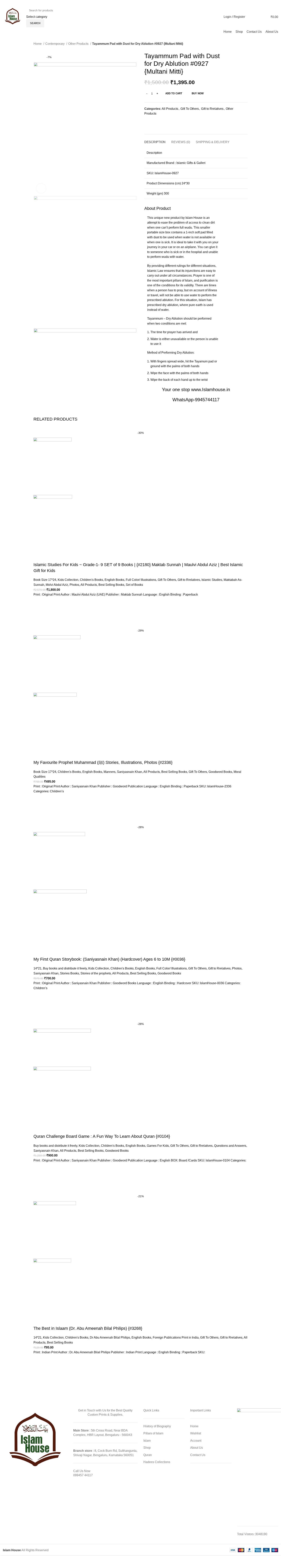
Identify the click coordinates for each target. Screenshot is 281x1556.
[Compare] (235, 93)
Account (195, 1440)
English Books (114, 579)
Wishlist (195, 1433)
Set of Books (134, 584)
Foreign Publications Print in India (176, 1337)
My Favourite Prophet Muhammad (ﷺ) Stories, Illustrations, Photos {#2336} (102, 762)
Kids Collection (68, 579)
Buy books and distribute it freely (65, 968)
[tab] (155, 140)
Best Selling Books (111, 584)
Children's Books (91, 579)
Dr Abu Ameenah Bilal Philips (110, 1337)
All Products (170, 108)
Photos (74, 584)
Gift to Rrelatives (212, 108)
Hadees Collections (156, 1462)
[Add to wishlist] (228, 93)
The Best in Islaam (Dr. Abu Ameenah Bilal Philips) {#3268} (87, 1328)
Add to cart (173, 93)
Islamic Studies (211, 579)
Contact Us (197, 1455)
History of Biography (157, 1426)
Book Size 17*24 (44, 579)
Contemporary (55, 43)
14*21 (37, 968)
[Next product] (246, 44)
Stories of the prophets (95, 973)
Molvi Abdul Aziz (57, 584)
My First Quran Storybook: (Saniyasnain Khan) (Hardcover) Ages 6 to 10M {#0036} (109, 959)
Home (37, 43)
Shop (147, 1447)
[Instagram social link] (275, 3)
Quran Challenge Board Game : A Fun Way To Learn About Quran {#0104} (101, 1136)
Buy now (198, 93)
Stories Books (69, 973)
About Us (196, 1447)
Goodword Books (220, 771)
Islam (147, 1440)
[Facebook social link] (270, 3)
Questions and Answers (230, 1145)
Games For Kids (158, 1145)
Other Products (78, 43)
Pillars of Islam (153, 1433)
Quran (147, 1455)
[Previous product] (238, 44)
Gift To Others (189, 108)
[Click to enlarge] (41, 188)
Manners (109, 771)
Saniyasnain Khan (129, 771)
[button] (38, 611)
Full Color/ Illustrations (141, 579)
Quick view (38, 621)
